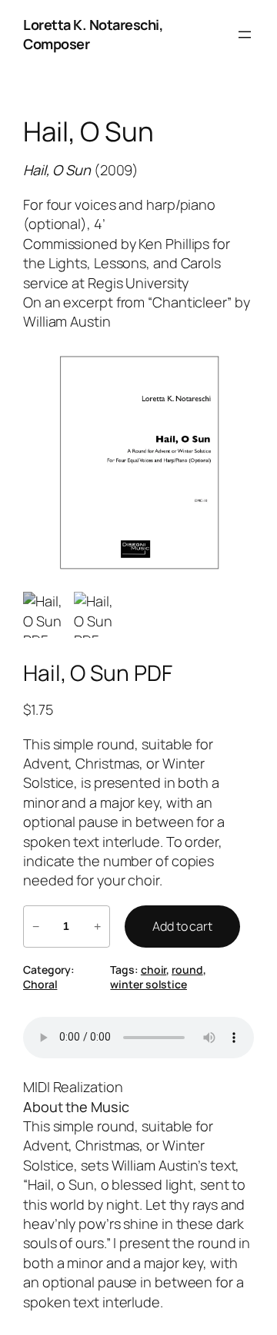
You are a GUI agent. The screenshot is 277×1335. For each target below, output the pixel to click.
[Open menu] (244, 34)
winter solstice (148, 984)
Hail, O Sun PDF (97, 673)
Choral (40, 984)
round (187, 969)
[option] (97, 615)
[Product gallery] (138, 462)
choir (154, 969)
